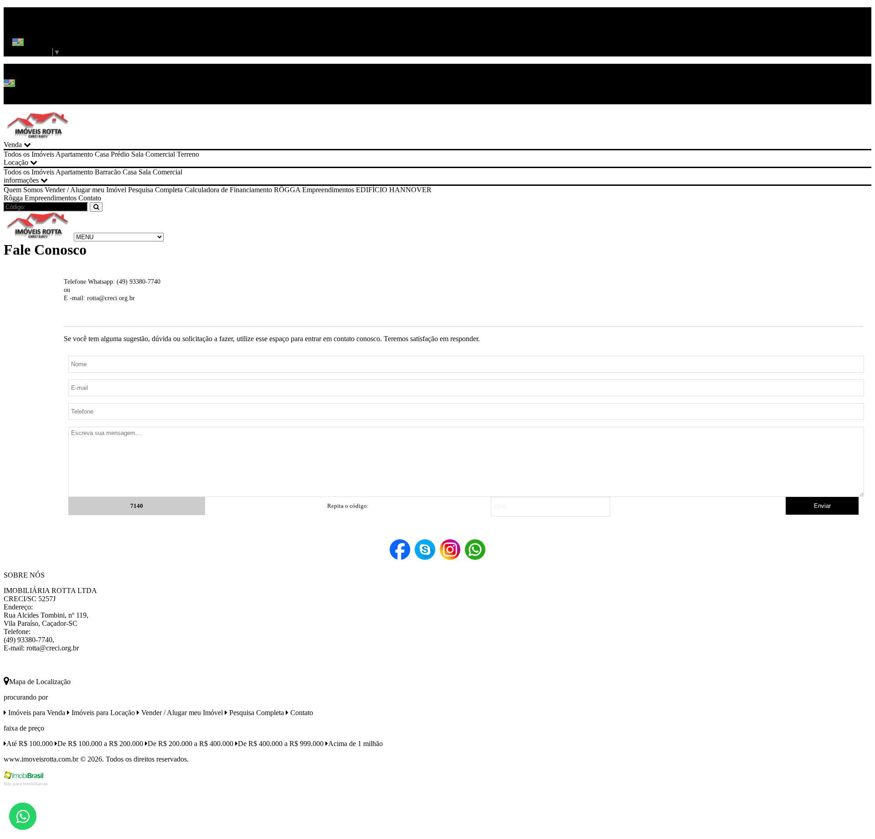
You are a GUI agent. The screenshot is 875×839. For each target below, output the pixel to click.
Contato (89, 198)
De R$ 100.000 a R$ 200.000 (100, 743)
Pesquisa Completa (155, 190)
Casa (102, 154)
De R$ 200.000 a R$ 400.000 (190, 743)
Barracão (108, 172)
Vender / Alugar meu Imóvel (85, 190)
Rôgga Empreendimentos (40, 198)
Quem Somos (23, 190)
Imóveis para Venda (35, 712)
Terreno (188, 154)
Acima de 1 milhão (355, 743)
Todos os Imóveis (29, 154)
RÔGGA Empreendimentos (314, 190)
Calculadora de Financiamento (228, 190)
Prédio (120, 154)
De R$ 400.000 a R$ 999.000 (281, 743)
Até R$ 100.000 (29, 743)
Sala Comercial (153, 154)
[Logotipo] (38, 236)
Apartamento (74, 154)
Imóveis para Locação (102, 712)
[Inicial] (38, 136)
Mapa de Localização (40, 682)
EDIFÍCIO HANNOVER (394, 190)
